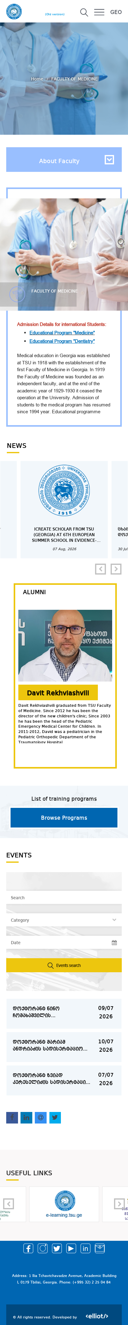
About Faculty (59, 161)
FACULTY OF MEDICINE (74, 79)
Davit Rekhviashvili (58, 693)
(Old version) (55, 14)
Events (19, 855)
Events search (67, 965)
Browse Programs (64, 818)
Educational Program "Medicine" (62, 333)
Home (37, 79)
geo (116, 12)
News (16, 446)
